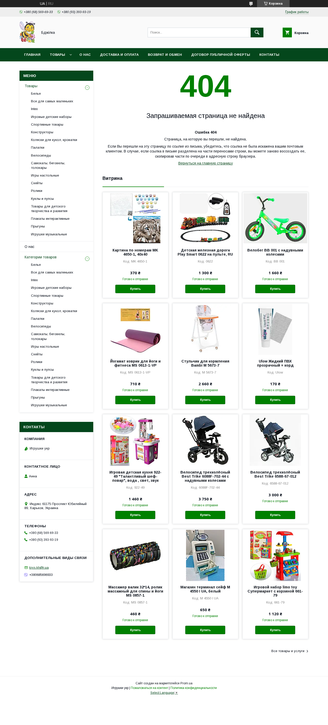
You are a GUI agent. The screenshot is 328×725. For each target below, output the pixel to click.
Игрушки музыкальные (49, 234)
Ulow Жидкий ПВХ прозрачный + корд (275, 363)
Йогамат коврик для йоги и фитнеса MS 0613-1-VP (135, 363)
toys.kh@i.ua (39, 567)
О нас (85, 55)
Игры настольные (45, 175)
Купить (135, 289)
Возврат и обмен (165, 55)
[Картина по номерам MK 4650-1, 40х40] (135, 218)
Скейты (37, 183)
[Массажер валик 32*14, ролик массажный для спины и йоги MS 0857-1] (135, 554)
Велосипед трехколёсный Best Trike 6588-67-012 (275, 474)
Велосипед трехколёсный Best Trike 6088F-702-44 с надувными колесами (205, 476)
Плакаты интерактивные (50, 219)
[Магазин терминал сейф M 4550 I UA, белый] (205, 554)
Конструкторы (42, 132)
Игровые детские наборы (51, 117)
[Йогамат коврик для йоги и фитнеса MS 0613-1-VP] (135, 329)
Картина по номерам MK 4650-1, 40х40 (135, 252)
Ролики (36, 191)
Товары (57, 55)
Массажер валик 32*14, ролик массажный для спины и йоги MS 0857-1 (135, 591)
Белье (36, 93)
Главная (32, 55)
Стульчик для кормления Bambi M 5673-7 (205, 363)
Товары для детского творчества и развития (49, 208)
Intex (34, 109)
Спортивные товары (47, 124)
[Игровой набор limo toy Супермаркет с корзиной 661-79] (275, 554)
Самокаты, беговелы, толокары (48, 165)
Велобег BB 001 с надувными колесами (275, 252)
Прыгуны (38, 226)
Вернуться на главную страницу (205, 163)
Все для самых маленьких (52, 101)
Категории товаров (41, 257)
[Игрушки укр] (27, 41)
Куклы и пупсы (42, 199)
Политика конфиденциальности (193, 688)
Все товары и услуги (287, 651)
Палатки (37, 147)
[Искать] (257, 32)
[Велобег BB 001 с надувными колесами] (275, 218)
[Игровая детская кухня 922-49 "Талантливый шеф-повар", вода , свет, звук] (135, 440)
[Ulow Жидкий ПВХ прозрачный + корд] (275, 329)
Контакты (269, 55)
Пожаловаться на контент (149, 688)
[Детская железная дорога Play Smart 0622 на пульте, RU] (205, 218)
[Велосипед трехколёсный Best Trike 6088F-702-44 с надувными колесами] (205, 440)
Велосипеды (41, 155)
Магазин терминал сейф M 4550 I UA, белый (205, 589)
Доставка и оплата (119, 55)
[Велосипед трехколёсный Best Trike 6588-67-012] (275, 440)
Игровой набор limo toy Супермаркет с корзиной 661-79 (275, 591)
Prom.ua (186, 683)
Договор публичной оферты (220, 55)
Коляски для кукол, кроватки (54, 140)
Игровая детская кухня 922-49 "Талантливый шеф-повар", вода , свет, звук (135, 476)
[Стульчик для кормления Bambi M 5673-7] (205, 329)
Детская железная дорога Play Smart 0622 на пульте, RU (205, 252)
